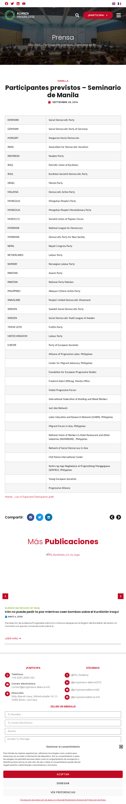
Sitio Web (34, 44)
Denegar (63, 783)
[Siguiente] (118, 517)
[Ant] (112, 517)
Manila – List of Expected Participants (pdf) (29, 496)
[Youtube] (23, 3)
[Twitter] (12, 3)
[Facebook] (6, 3)
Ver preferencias (63, 792)
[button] (121, 746)
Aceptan (63, 774)
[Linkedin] (18, 3)
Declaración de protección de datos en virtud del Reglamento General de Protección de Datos (63, 800)
